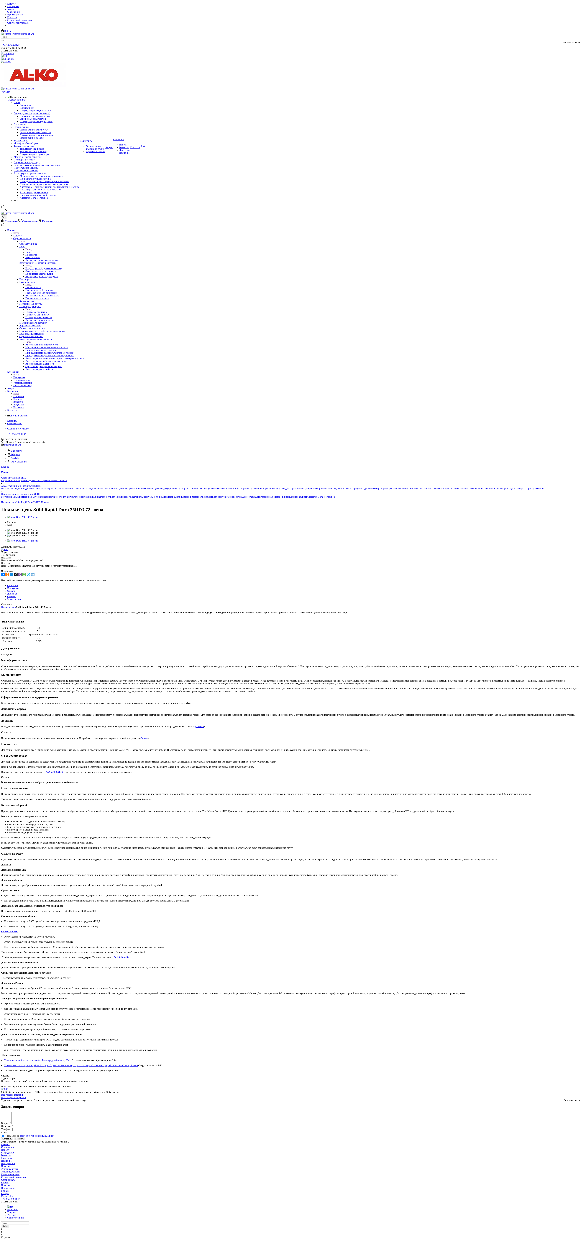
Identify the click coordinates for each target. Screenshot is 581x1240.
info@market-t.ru (12, 444)
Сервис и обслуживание (13, 1177)
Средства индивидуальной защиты (289, 496)
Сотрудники (7, 1152)
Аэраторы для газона (251, 488)
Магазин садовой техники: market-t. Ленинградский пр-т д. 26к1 (37, 1060)
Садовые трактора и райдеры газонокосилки (385, 488)
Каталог (17, 235)
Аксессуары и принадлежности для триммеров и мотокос (170, 496)
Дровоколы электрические (103, 488)
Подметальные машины (420, 488)
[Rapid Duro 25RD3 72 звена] (22, 517)
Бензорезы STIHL (52, 488)
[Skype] (28, 574)
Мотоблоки (138, 488)
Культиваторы (124, 488)
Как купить (19, 377)
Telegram (15, 454)
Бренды (5, 1190)
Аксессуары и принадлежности (41, 344)
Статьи (4, 1182)
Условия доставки (10, 1171)
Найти (5, 1226)
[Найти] (2, 40)
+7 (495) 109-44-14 (10, 45)
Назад (16, 233)
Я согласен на (29, 1135)
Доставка (199, 726)
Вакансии (6, 1155)
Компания (18, 396)
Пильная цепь (8, 607)
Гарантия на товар (10, 1174)
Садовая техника (28, 244)
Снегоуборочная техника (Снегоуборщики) (489, 488)
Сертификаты (8, 1180)
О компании (7, 1147)
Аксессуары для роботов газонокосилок (221, 496)
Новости (5, 1150)
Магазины (6, 1158)
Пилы (28, 252)
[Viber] (20, 574)
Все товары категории (12, 1094)
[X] (16, 574)
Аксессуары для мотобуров (321, 496)
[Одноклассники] (7, 574)
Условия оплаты (9, 1169)
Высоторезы (68, 488)
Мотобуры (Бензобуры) (156, 488)
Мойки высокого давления (203, 488)
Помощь (5, 1166)
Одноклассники (19, 461)
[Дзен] (10, 1206)
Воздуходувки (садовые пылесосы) (43, 268)
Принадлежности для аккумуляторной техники (68, 496)
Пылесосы (437, 488)
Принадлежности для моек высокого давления (117, 496)
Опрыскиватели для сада (275, 488)
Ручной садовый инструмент (34, 480)
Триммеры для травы (36, 312)
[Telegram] (32, 574)
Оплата (144, 738)
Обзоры (5, 1193)
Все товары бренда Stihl (13, 1097)
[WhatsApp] (24, 574)
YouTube (15, 458)
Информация (8, 1163)
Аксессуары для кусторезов (256, 496)
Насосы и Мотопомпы (228, 488)
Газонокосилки (33, 287)
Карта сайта (7, 1196)
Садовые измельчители (455, 488)
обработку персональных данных (37, 1135)
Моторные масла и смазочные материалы (22, 496)
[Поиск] (4, 216)
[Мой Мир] (11, 574)
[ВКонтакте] (3, 574)
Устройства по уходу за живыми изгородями (339, 488)
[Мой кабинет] (2, 207)
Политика (6, 1160)
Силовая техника (58, 480)
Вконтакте (16, 450)
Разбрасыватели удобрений (302, 488)
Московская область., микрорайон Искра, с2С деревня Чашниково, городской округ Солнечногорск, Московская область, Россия (71, 1065)
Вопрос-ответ (8, 1188)
